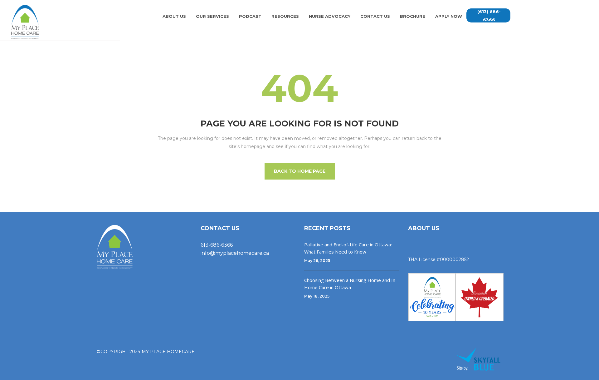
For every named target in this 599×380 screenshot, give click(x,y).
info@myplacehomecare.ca (235, 253)
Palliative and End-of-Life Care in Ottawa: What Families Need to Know (348, 248)
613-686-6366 (217, 245)
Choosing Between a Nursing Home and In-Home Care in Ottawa (350, 283)
